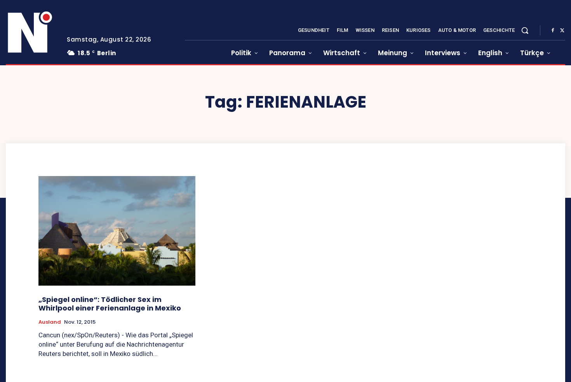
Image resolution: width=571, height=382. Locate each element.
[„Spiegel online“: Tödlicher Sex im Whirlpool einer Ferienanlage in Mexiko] (116, 231)
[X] (562, 30)
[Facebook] (552, 30)
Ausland (49, 322)
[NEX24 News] (30, 33)
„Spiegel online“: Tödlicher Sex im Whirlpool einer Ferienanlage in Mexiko (109, 304)
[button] (524, 30)
